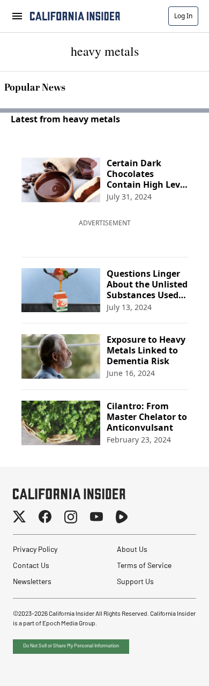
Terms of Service (144, 566)
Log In (183, 15)
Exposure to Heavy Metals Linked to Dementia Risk (146, 350)
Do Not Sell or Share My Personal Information (71, 646)
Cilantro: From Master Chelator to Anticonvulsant (147, 417)
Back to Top (168, 664)
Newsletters (32, 582)
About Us (132, 550)
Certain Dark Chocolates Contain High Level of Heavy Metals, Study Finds (147, 174)
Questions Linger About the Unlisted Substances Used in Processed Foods (147, 284)
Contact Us (31, 566)
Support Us (135, 582)
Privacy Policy (35, 550)
